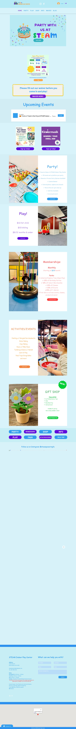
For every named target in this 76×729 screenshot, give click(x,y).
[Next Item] (63, 547)
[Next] (64, 30)
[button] (66, 3)
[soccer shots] (38, 44)
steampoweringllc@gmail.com (15, 668)
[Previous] (11, 30)
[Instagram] (40, 3)
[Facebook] (44, 3)
